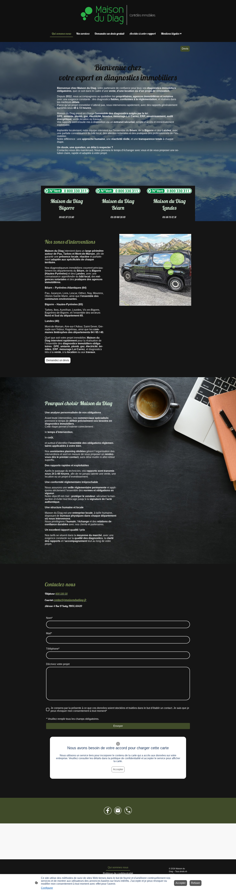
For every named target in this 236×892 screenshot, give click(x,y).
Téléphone (52, 648)
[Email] (118, 810)
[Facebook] (108, 810)
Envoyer (118, 726)
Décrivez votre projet (58, 664)
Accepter (118, 769)
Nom (49, 618)
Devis (185, 48)
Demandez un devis (57, 360)
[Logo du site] (118, 15)
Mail (49, 633)
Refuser (195, 883)
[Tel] (128, 810)
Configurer (47, 888)
